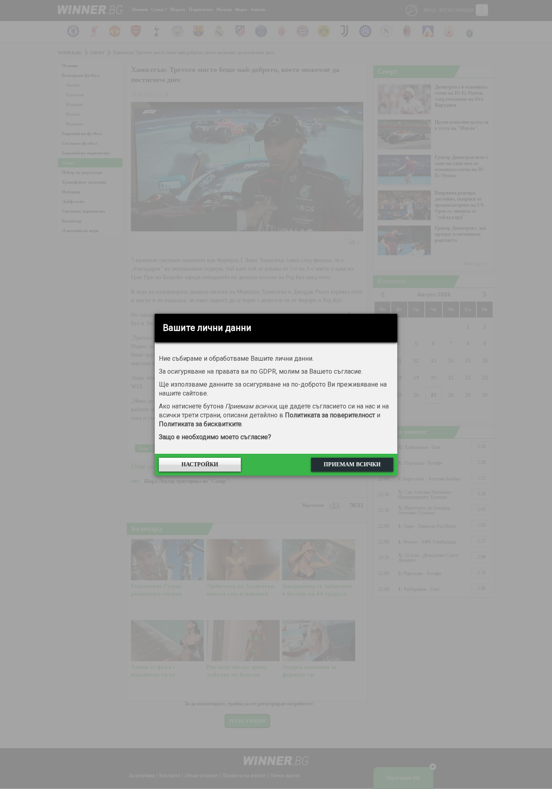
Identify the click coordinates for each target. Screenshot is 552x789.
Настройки (199, 464)
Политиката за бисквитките (200, 424)
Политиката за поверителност (330, 415)
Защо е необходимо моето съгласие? (215, 437)
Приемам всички (352, 464)
